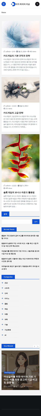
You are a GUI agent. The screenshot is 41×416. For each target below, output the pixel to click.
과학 (6, 319)
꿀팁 (6, 304)
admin (8, 51)
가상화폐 (8, 330)
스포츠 (14, 106)
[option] (20, 370)
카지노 (7, 298)
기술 (6, 324)
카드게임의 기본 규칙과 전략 (16, 55)
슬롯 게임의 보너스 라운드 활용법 (19, 192)
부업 (6, 309)
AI (5, 335)
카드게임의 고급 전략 (13, 112)
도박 (13, 51)
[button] (34, 346)
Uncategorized (9, 372)
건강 (6, 283)
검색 (5, 214)
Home (4, 12)
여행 (6, 314)
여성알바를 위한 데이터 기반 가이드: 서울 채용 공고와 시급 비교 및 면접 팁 (20, 379)
